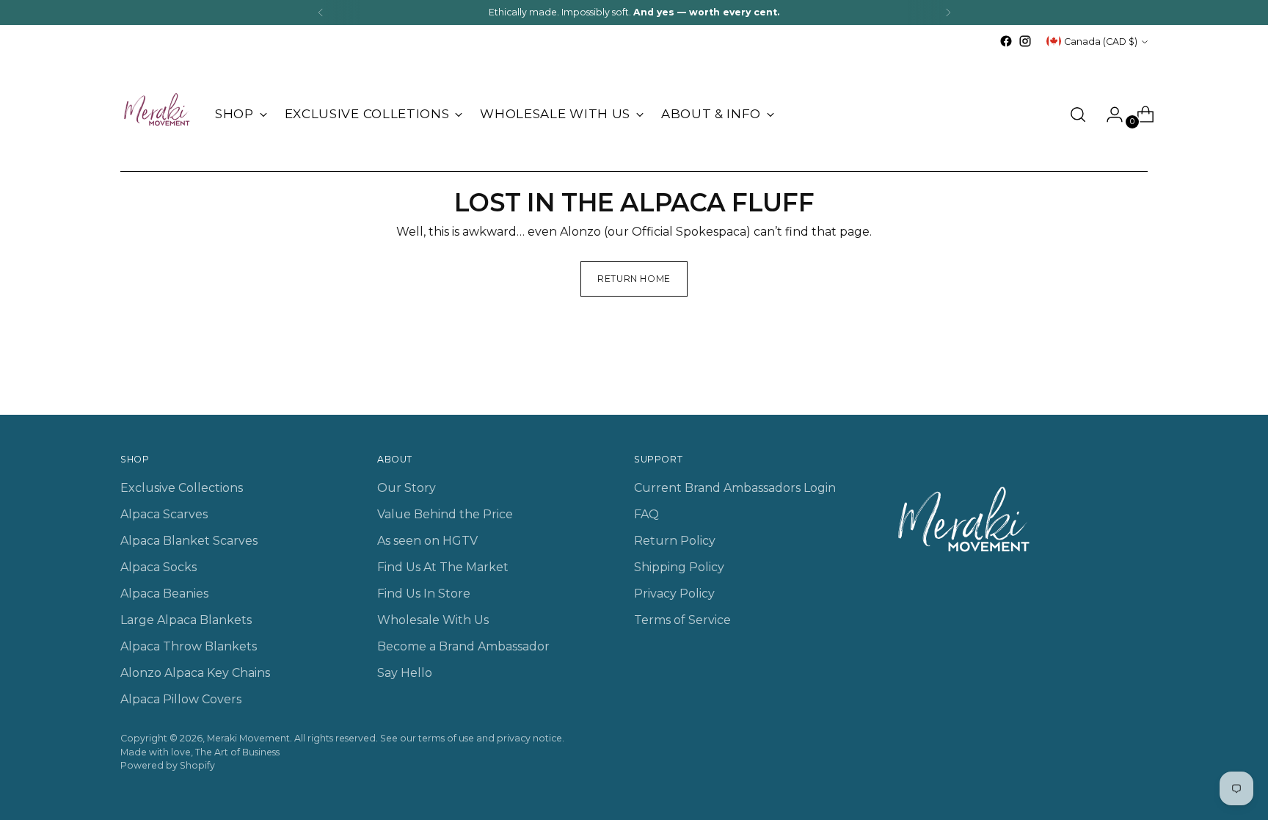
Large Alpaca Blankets (186, 620)
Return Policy (674, 541)
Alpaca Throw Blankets (188, 646)
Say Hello (404, 673)
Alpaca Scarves (164, 514)
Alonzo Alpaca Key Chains (195, 673)
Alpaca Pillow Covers (180, 699)
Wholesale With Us (433, 620)
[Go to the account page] (1108, 114)
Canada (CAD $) (1100, 41)
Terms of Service (682, 620)
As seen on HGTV (427, 541)
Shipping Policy (679, 567)
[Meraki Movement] (157, 114)
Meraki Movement (248, 738)
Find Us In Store (423, 594)
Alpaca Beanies (164, 594)
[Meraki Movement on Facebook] (1006, 41)
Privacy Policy (674, 594)
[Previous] (321, 12)
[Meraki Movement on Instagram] (1025, 41)
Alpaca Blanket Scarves (189, 541)
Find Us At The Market (443, 567)
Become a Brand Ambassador (463, 646)
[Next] (948, 12)
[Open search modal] (1078, 114)
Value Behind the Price (445, 514)
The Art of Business (237, 752)
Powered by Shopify (167, 765)
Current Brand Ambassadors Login (735, 488)
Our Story (406, 488)
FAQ (646, 514)
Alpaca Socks (158, 567)
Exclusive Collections (181, 488)
